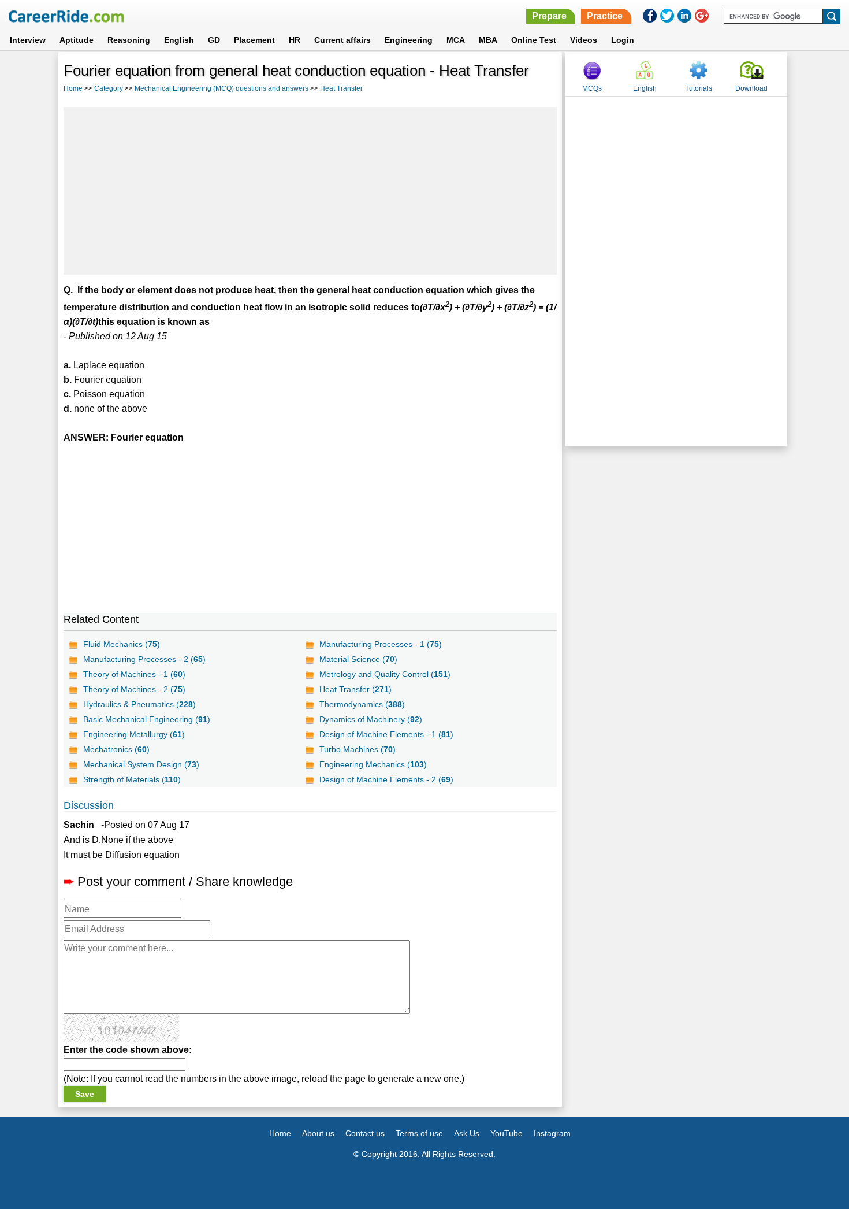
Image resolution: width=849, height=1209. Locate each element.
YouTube (506, 1133)
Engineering (409, 40)
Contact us (365, 1133)
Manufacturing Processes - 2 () (144, 659)
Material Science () (358, 659)
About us (318, 1133)
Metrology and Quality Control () (384, 674)
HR (294, 40)
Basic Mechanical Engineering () (146, 719)
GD (214, 40)
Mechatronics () (116, 749)
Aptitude (76, 40)
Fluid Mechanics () (121, 644)
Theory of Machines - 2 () (134, 689)
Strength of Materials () (132, 779)
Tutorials (698, 88)
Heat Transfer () (355, 689)
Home (73, 88)
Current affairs (342, 40)
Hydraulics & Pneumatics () (139, 704)
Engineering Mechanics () (373, 764)
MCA (455, 40)
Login (622, 40)
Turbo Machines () (357, 749)
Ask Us (466, 1133)
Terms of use (419, 1133)
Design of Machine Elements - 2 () (386, 779)
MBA (488, 40)
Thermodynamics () (362, 704)
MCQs (592, 88)
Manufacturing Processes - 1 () (380, 644)
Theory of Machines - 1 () (134, 674)
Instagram (552, 1133)
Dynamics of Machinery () (370, 719)
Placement (254, 40)
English (179, 40)
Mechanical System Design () (141, 764)
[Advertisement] (310, 191)
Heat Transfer (341, 88)
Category (108, 88)
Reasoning (128, 40)
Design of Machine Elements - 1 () (386, 734)
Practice (605, 16)
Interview (28, 40)
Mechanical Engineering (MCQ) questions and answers (221, 88)
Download (751, 88)
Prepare (549, 16)
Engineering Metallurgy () (134, 734)
